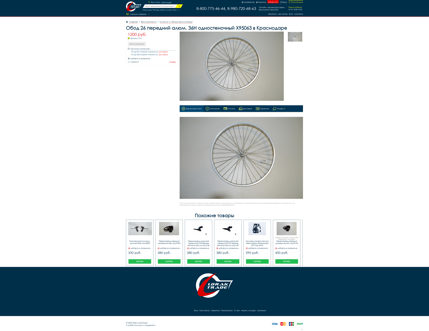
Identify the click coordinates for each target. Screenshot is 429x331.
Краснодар (166, 2)
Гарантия (272, 14)
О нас (237, 310)
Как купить (283, 14)
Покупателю (227, 310)
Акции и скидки (248, 310)
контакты (298, 14)
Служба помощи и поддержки (140, 325)
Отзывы (172, 62)
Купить (139, 261)
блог (291, 14)
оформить (273, 2)
